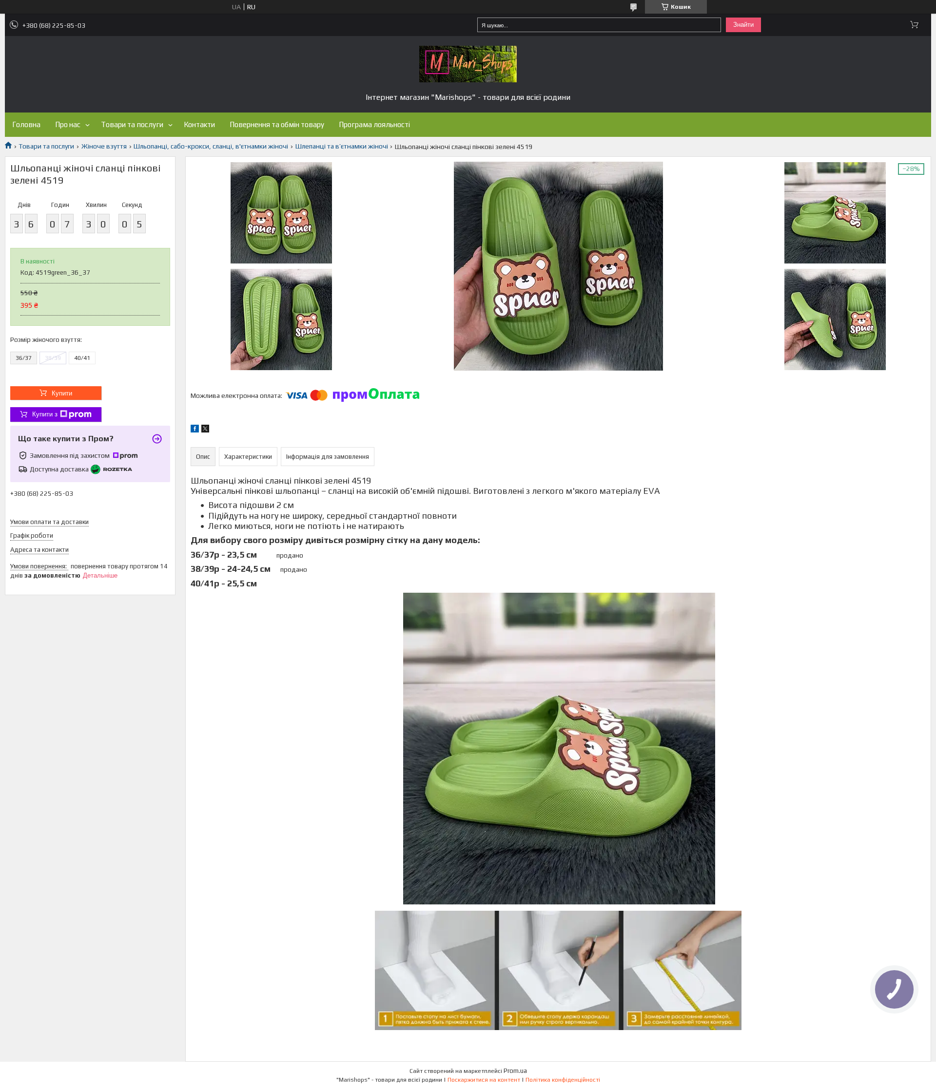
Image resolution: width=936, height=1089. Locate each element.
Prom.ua (515, 1070)
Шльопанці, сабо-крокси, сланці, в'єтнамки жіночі (211, 146)
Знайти (743, 24)
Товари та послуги (132, 124)
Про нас (67, 124)
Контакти (199, 124)
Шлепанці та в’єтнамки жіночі (341, 146)
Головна (26, 124)
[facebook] (195, 430)
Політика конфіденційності (563, 1079)
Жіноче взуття (104, 146)
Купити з (45, 414)
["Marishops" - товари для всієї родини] (468, 64)
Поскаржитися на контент (484, 1079)
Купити (62, 393)
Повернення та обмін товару (277, 124)
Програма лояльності (374, 124)
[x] (205, 430)
